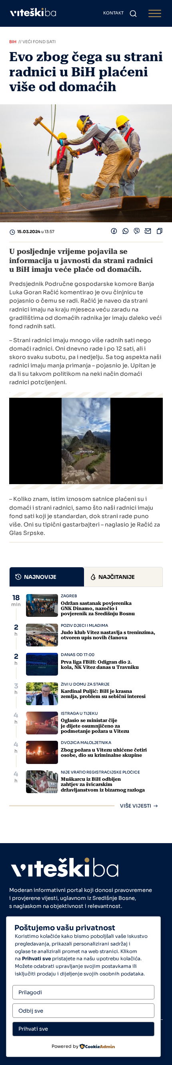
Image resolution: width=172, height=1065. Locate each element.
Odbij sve (30, 1010)
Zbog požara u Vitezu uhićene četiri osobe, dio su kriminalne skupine (104, 752)
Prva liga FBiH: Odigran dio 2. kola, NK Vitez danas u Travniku (100, 664)
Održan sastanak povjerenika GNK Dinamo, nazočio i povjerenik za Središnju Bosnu (98, 608)
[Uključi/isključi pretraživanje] (133, 14)
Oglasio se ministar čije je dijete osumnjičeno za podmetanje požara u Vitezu (95, 726)
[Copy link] (159, 232)
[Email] (148, 232)
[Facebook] (114, 232)
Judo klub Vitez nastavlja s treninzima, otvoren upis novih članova (108, 635)
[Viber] (136, 232)
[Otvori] (154, 13)
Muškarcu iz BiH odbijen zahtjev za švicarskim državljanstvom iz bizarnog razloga (103, 784)
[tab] (47, 576)
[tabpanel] (86, 701)
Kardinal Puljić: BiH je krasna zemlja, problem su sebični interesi (103, 693)
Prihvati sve (33, 1028)
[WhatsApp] (125, 232)
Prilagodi (30, 992)
